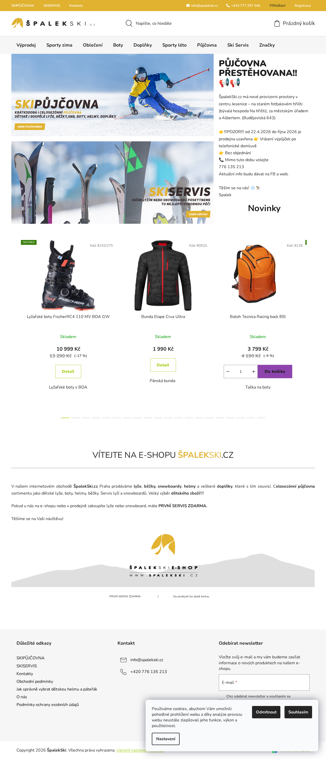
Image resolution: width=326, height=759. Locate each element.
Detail (68, 371)
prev (15, 327)
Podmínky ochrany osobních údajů (47, 705)
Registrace (303, 5)
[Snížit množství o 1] (228, 371)
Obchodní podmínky (34, 681)
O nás (21, 697)
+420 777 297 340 (245, 5)
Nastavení (165, 739)
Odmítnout (266, 712)
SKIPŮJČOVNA (22, 5)
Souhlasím (298, 712)
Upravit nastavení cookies (140, 750)
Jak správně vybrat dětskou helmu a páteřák (56, 689)
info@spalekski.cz (204, 5)
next (311, 327)
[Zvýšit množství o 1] (253, 371)
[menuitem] (26, 45)
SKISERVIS (52, 5)
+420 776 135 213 (148, 672)
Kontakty (76, 5)
